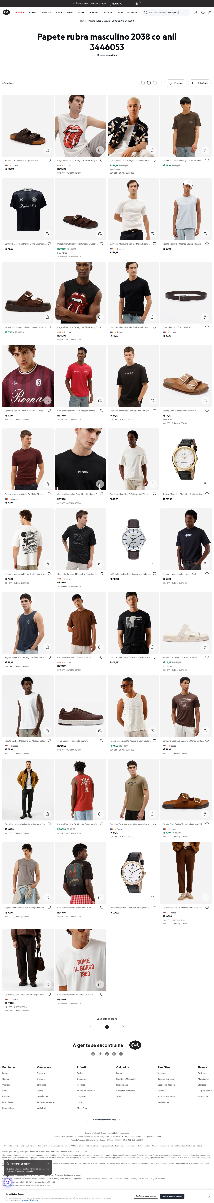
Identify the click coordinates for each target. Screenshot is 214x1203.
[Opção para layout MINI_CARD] (143, 83)
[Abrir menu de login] (196, 12)
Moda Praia (7, 1102)
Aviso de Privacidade (30, 1200)
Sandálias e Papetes (125, 1090)
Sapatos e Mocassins (126, 1079)
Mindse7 (82, 12)
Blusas (5, 1073)
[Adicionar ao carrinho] (47, 150)
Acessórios (203, 1096)
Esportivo (108, 12)
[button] (166, 12)
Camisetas (41, 1073)
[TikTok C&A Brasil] (100, 1054)
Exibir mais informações (104, 1119)
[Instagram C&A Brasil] (93, 1054)
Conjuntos (81, 1079)
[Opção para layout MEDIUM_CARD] (149, 83)
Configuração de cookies (146, 1196)
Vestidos (6, 1085)
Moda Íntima (8, 1108)
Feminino (33, 12)
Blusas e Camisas (166, 1079)
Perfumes (202, 1073)
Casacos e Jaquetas (167, 1085)
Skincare (202, 1085)
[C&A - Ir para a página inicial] (6, 12)
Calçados (94, 12)
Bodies (80, 1073)
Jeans (120, 12)
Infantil (59, 12)
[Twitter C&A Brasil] (114, 1054)
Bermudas (41, 1085)
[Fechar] (209, 1196)
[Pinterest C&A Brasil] (107, 1054)
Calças (5, 1079)
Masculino (46, 12)
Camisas (41, 1079)
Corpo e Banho (205, 1090)
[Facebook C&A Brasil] (121, 1054)
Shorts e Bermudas (86, 1090)
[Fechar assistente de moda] (48, 1163)
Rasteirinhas (122, 1085)
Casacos (6, 1096)
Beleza (70, 12)
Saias (4, 1090)
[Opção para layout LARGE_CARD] (155, 83)
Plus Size (164, 1067)
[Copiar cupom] (136, 3)
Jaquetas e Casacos (46, 1102)
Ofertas (18, 12)
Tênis (118, 1096)
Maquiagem (203, 1079)
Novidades (132, 12)
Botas (119, 1073)
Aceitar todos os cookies (172, 1196)
